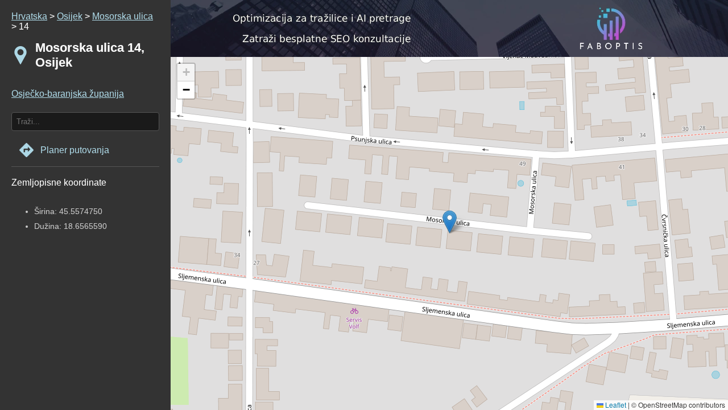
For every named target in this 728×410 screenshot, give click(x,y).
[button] (186, 72)
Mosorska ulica (122, 16)
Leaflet (614, 404)
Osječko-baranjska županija (67, 94)
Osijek (69, 16)
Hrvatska (29, 16)
